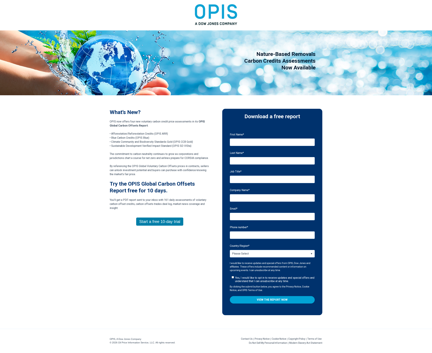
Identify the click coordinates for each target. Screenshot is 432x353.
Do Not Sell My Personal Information (268, 343)
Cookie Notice (279, 338)
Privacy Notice (262, 338)
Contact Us (247, 338)
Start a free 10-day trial (159, 221)
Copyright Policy (296, 338)
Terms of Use (314, 338)
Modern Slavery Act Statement (305, 343)
